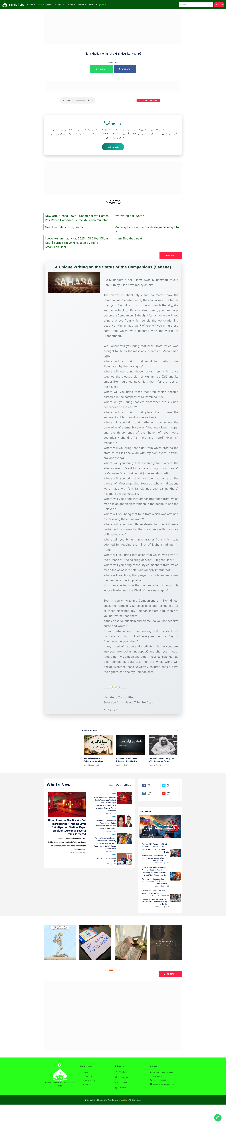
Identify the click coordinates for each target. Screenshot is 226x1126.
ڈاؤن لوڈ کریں (113, 146)
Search (220, 5)
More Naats (171, 256)
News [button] (60, 5)
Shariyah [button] (50, 5)
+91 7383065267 (159, 1080)
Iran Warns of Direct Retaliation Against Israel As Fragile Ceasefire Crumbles (155, 893)
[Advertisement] (113, 27)
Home (85, 1072)
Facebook (125, 69)
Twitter (122, 1088)
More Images (170, 974)
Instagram (123, 1077)
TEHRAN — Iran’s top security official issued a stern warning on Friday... (155, 901)
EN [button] (102, 5)
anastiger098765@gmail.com (164, 1084)
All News (127, 785)
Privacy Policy (88, 1080)
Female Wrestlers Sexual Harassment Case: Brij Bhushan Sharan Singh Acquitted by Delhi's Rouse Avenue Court (105, 843)
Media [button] (40, 5)
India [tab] (111, 785)
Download (92, 5)
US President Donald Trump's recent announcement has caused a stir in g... (155, 857)
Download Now (149, 100)
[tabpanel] (60, 944)
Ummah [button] (80, 5)
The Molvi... (121, 758)
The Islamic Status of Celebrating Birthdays (158, 759)
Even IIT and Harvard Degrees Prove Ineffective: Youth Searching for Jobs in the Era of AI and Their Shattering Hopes (155, 871)
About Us (86, 1084)
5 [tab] (115, 970)
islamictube (124, 1100)
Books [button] (30, 5)
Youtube (123, 1082)
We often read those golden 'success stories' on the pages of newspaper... (155, 881)
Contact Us (87, 1076)
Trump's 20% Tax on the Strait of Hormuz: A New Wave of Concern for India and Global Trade (162, 827)
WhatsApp (102, 69)
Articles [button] (70, 5)
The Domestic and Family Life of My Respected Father (97, 759)
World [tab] (118, 785)
